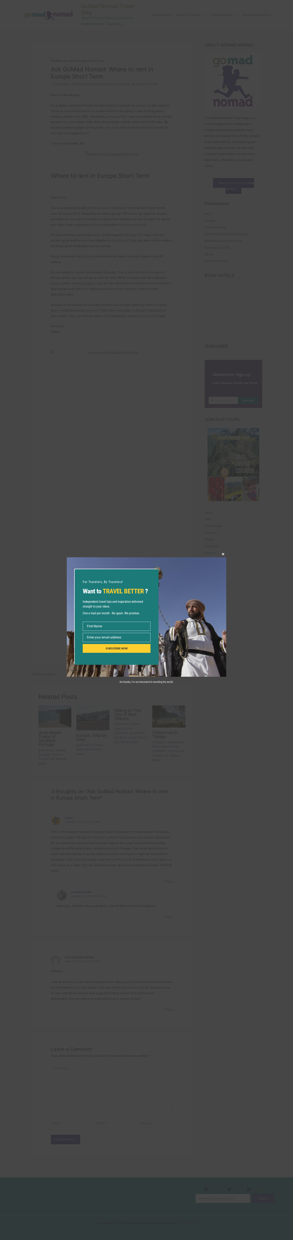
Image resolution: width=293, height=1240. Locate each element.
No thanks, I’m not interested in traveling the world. (146, 682)
